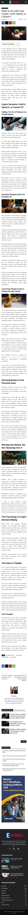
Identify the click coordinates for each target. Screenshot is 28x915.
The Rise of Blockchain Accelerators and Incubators (7, 677)
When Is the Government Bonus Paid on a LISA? (14, 756)
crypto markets (5, 657)
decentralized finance (16, 571)
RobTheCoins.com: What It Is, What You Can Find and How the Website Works (18, 716)
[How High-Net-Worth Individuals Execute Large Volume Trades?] (5, 723)
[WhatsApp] (13, 22)
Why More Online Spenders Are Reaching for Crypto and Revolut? (18, 731)
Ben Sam (5, 19)
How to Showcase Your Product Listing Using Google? (13, 759)
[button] (2, 2)
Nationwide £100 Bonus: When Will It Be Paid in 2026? (13, 751)
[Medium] (18, 848)
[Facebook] (3, 22)
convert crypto (19, 655)
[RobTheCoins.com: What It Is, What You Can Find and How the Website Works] (5, 716)
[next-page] (5, 737)
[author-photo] (14, 693)
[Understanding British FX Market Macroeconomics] (5, 875)
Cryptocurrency (9, 5)
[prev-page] (3, 737)
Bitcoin (15, 157)
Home (3, 5)
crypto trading (13, 657)
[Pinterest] (10, 22)
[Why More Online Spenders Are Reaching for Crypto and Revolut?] (5, 731)
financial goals (22, 389)
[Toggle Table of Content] (17, 44)
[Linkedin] (14, 848)
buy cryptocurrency (10, 655)
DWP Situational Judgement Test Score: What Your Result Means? (14, 769)
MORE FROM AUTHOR (19, 710)
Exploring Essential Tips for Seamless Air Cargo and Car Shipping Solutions (20, 678)
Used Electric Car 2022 (16, 858)
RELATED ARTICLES (7, 710)
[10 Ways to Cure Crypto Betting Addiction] (5, 867)
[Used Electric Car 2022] (5, 860)
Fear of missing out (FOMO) (15, 357)
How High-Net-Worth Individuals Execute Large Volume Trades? (17, 723)
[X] (6, 22)
